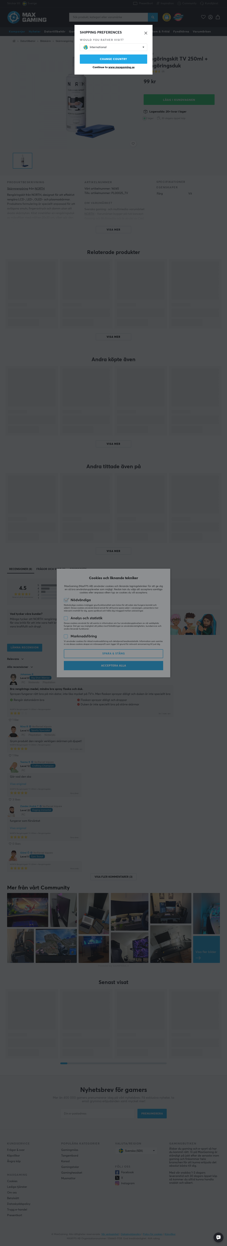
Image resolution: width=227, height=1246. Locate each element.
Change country (113, 59)
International (98, 47)
